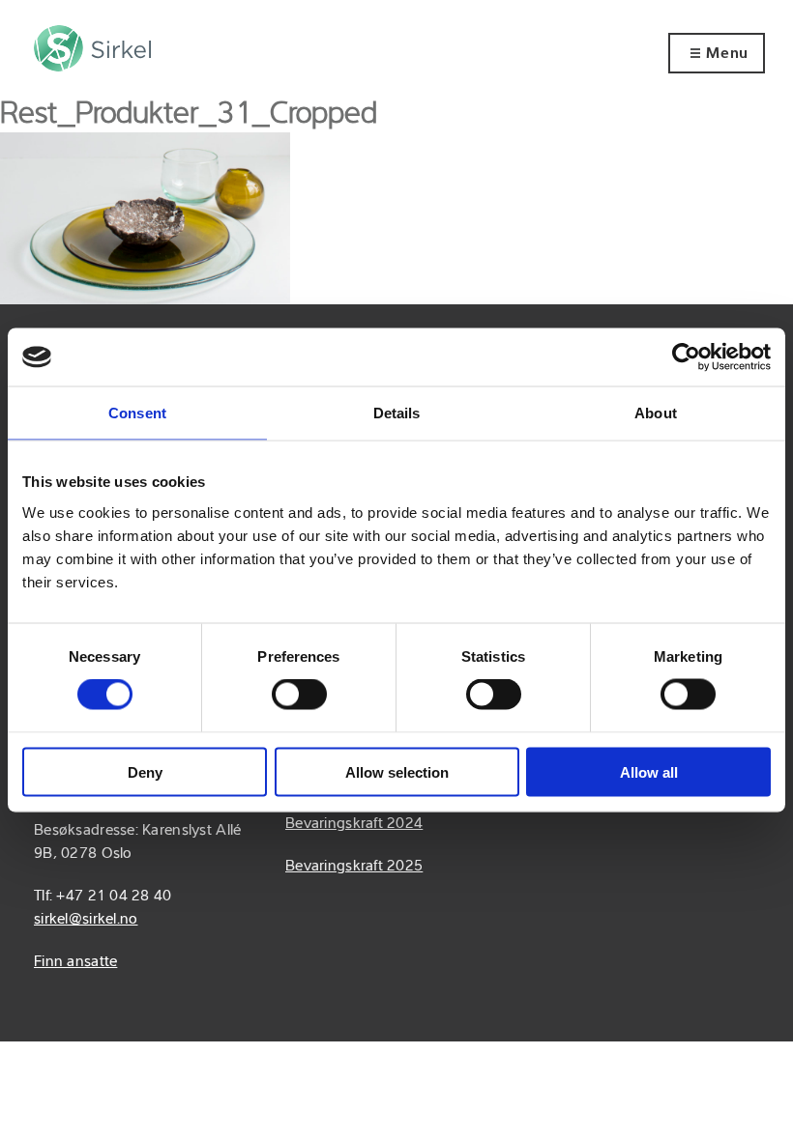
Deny (145, 771)
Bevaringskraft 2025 (354, 866)
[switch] (299, 694)
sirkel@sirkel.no (85, 919)
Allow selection (397, 771)
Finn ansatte (75, 962)
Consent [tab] (137, 413)
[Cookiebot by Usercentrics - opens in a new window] (686, 357)
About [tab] (655, 413)
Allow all (649, 771)
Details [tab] (397, 413)
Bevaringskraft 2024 (354, 824)
